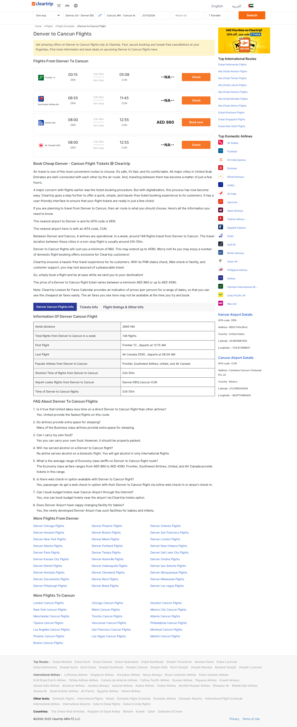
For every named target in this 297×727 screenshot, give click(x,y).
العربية (236, 6)
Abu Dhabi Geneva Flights (233, 91)
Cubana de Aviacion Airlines (119, 680)
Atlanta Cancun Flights (165, 616)
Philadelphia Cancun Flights (168, 623)
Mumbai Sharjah (225, 667)
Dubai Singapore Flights (231, 119)
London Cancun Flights (48, 603)
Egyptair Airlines (107, 691)
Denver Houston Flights (48, 532)
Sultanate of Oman (170, 711)
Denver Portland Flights (107, 545)
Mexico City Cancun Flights (168, 609)
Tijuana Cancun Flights (48, 623)
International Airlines (46, 704)
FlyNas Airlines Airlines (83, 680)
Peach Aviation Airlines (214, 674)
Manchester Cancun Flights (51, 616)
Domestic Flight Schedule (134, 698)
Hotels (110, 698)
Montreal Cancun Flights (166, 629)
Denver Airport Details (235, 314)
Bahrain (128, 711)
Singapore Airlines (102, 674)
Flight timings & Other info (123, 307)
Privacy (234, 719)
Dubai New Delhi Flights (231, 126)
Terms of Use (251, 719)
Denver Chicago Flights (48, 525)
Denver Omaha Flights (165, 559)
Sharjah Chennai (136, 667)
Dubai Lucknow (227, 661)
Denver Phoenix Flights (107, 525)
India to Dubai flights (106, 704)
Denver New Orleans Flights (168, 545)
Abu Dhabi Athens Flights (232, 105)
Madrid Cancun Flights (165, 636)
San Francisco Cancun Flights (111, 629)
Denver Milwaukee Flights (167, 579)
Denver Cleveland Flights (108, 572)
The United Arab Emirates (68, 711)
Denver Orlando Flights (165, 525)
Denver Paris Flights (46, 552)
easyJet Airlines (122, 685)
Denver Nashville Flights (107, 559)
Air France (87, 691)
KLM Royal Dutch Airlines (49, 680)
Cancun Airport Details (236, 358)
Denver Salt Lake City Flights (169, 552)
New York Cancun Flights (49, 609)
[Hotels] (67, 6)
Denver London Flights (165, 539)
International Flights (90, 698)
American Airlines (73, 685)
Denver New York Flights (49, 539)
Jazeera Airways (98, 685)
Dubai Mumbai (62, 661)
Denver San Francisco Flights (169, 532)
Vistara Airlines (130, 691)
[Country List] (251, 6)
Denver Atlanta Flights (47, 545)
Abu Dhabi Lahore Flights (232, 85)
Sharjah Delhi (158, 667)
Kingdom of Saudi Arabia (103, 711)
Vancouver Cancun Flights (109, 623)
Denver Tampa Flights (106, 552)
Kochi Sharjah (179, 667)
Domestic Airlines (164, 698)
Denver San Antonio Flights (168, 565)
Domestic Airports (190, 698)
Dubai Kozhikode (152, 661)
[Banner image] (244, 40)
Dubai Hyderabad (126, 661)
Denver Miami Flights (105, 539)
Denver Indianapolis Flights (109, 565)
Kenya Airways (152, 674)
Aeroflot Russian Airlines (194, 685)
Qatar (151, 711)
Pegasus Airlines (206, 680)
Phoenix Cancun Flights (48, 636)
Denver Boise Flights (105, 585)
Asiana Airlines (144, 685)
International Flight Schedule (223, 698)
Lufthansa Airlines (75, 674)
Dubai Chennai (102, 661)
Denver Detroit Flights (47, 565)
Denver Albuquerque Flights (168, 572)
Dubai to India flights (136, 704)
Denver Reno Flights (105, 579)
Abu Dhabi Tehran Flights (232, 78)
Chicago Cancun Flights (107, 603)
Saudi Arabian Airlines (64, 691)
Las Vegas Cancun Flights (109, 636)
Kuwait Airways (229, 680)
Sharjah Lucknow (250, 667)
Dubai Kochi (82, 661)
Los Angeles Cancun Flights (51, 629)
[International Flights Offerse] (75, 6)
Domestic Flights (63, 698)
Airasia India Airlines (46, 685)
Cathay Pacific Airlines (155, 680)
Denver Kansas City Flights (51, 559)
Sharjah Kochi (69, 667)
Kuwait (140, 711)
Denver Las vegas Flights (167, 585)
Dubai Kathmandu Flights (232, 64)
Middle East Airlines (244, 685)
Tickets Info (89, 307)
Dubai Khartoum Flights (231, 112)
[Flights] (58, 6)
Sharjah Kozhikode (111, 667)
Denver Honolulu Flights (48, 572)
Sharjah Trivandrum (179, 661)
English (217, 6)
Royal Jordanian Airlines (180, 674)
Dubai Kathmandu (45, 667)
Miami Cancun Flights (106, 609)
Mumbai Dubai (204, 661)
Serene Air (40, 691)
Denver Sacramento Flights (51, 579)
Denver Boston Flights (106, 532)
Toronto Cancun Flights (107, 616)
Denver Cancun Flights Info (55, 306)
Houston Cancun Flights (166, 603)
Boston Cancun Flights (48, 642)
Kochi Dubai (88, 667)
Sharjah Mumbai (201, 667)
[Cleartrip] (42, 4)
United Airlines (166, 685)
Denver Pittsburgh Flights (50, 585)
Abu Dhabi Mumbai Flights (233, 98)
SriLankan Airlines (128, 674)
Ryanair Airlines (182, 680)
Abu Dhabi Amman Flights (232, 71)
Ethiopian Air (221, 685)
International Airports (76, 704)
